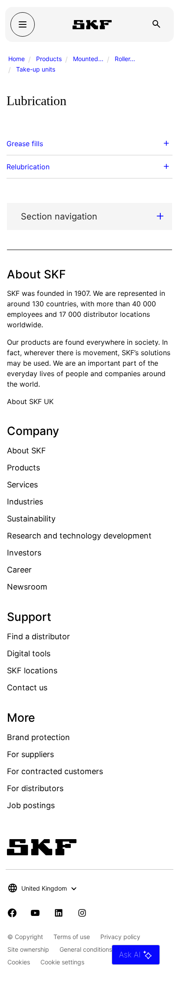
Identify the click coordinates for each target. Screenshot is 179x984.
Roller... (125, 58)
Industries (25, 501)
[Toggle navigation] (22, 24)
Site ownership (28, 949)
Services (22, 484)
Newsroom (27, 586)
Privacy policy (120, 936)
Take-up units (35, 69)
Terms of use (71, 936)
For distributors (35, 788)
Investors (24, 552)
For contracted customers (55, 771)
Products (49, 58)
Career (19, 569)
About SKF (26, 450)
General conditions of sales (98, 949)
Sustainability (31, 518)
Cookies (18, 962)
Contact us (27, 687)
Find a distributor (38, 636)
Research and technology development (79, 535)
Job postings (31, 805)
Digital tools (28, 653)
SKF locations (32, 670)
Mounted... (88, 58)
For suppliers (30, 754)
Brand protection (38, 737)
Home (16, 58)
